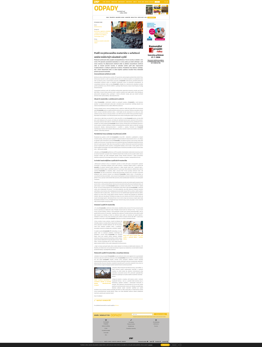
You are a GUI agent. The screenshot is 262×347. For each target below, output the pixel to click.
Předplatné (106, 323)
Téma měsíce (112, 17)
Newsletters (134, 17)
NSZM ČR (124, 341)
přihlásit (117, 305)
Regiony (104, 34)
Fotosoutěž (106, 332)
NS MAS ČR (119, 341)
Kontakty (151, 1)
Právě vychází (141, 17)
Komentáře (127, 17)
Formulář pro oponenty (131, 328)
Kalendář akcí (151, 17)
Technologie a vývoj (99, 36)
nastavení (150, 345)
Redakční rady (131, 326)
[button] (160, 314)
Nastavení (174, 345)
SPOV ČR (114, 341)
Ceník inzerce (156, 324)
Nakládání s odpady (120, 17)
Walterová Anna (98, 26)
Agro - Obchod (145, 1)
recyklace (96, 41)
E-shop (106, 328)
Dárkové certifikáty (106, 326)
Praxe (107, 17)
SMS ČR (109, 341)
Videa (145, 17)
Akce (106, 335)
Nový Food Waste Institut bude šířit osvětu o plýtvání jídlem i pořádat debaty (133, 237)
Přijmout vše (165, 345)
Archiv (139, 1)
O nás (104, 1)
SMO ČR (106, 341)
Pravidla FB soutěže (106, 330)
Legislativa (102, 31)
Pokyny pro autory (131, 324)
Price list (156, 326)
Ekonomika (97, 31)
